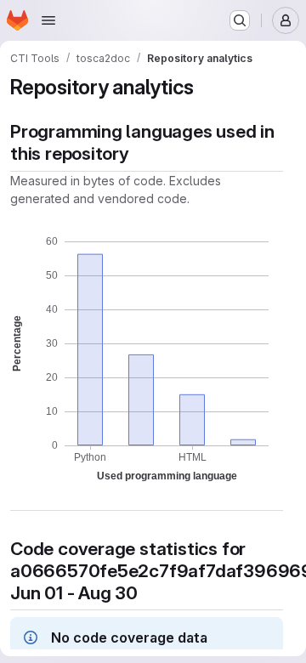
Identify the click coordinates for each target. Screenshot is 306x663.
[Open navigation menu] (48, 20)
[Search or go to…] (240, 20)
